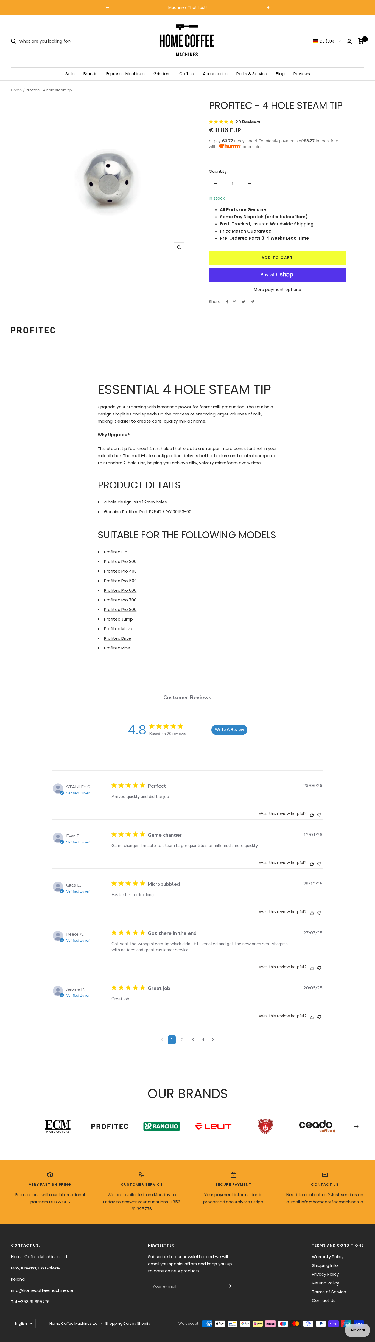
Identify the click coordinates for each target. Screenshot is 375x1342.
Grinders (161, 74)
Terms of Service (329, 1292)
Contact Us (323, 1300)
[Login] (349, 41)
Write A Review (229, 729)
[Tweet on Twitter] (243, 302)
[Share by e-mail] (252, 302)
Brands (90, 74)
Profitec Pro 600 (120, 590)
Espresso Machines (125, 74)
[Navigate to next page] (213, 1039)
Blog (280, 74)
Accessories (215, 74)
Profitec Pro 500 (120, 581)
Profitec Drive (117, 638)
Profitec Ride (117, 648)
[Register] (229, 1286)
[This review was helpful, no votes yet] (312, 814)
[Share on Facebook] (227, 302)
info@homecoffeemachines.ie (332, 1202)
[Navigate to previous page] (161, 1039)
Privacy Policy (325, 1274)
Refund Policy (325, 1283)
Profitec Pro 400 (120, 571)
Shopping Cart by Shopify (127, 1323)
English (21, 1323)
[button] (327, 41)
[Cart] (361, 41)
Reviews (301, 74)
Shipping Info (325, 1265)
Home (16, 90)
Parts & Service (251, 74)
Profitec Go (115, 552)
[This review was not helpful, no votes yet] (319, 814)
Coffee (186, 74)
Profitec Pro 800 (120, 609)
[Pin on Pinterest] (234, 302)
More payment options (277, 289)
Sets (70, 74)
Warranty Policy (327, 1256)
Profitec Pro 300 (120, 561)
